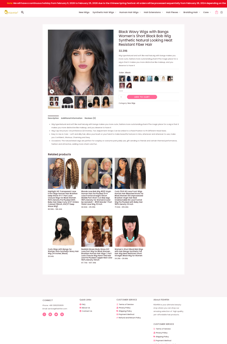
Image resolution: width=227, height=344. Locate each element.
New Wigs (84, 12)
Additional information (71, 118)
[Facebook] (50, 314)
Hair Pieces (172, 12)
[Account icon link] (221, 12)
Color (121, 72)
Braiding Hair (190, 12)
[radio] (122, 79)
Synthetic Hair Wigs (103, 12)
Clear (121, 91)
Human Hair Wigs (128, 12)
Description (53, 118)
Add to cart (142, 97)
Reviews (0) (90, 118)
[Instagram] (44, 314)
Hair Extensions (152, 12)
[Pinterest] (62, 314)
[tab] (53, 118)
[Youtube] (56, 314)
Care (206, 12)
